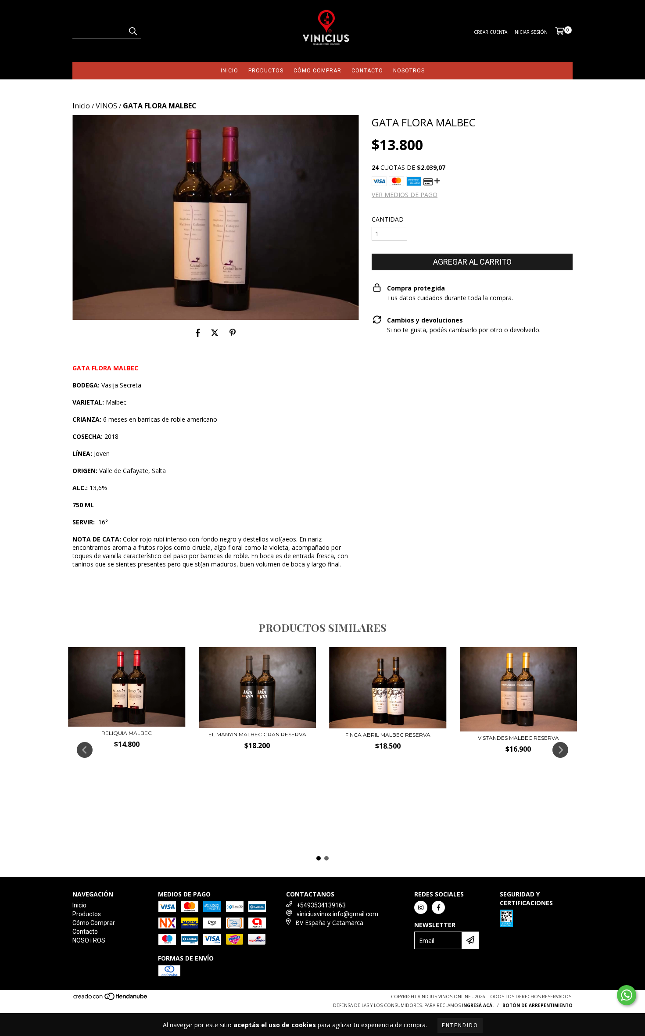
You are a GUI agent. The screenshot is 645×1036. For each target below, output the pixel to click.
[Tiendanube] (110, 999)
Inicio (229, 71)
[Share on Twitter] (215, 333)
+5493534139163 (321, 905)
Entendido (460, 1025)
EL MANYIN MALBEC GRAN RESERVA (257, 734)
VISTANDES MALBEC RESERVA (518, 738)
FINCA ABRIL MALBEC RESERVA (387, 734)
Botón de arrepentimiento (537, 1005)
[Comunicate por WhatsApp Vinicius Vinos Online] (626, 995)
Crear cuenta (490, 32)
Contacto (367, 71)
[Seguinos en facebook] (438, 907)
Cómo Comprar (317, 71)
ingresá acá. (478, 1005)
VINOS (106, 105)
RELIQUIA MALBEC (126, 733)
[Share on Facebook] (198, 333)
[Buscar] (132, 31)
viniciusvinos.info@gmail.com (337, 914)
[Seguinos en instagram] (420, 907)
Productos (265, 71)
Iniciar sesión (530, 32)
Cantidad (388, 219)
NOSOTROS (409, 71)
